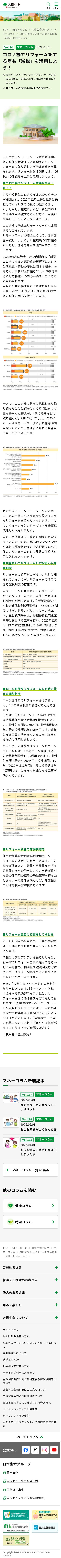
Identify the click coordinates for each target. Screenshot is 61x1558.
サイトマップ (11, 1330)
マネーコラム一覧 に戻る (30, 1170)
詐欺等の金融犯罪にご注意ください (24, 1389)
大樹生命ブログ (40, 29)
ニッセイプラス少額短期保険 (25, 1498)
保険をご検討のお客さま (20, 1280)
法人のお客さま (14, 1292)
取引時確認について (15, 1353)
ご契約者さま (12, 1267)
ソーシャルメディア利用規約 (20, 1409)
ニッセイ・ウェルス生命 (22, 1481)
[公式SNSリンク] (26, 1450)
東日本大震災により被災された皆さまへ (27, 1402)
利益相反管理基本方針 (16, 1366)
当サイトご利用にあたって (19, 1372)
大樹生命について (15, 1317)
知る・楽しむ (19, 29)
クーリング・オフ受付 (16, 1415)
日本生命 (12, 1472)
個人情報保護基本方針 (16, 1336)
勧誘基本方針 (11, 1359)
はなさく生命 (15, 1489)
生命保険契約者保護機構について (23, 1396)
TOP (5, 29)
